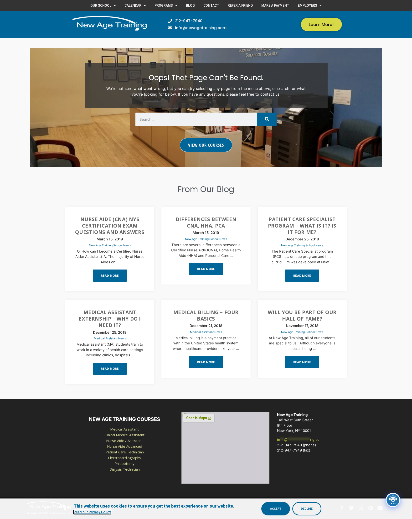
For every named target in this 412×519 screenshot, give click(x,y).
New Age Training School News (110, 245)
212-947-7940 (289, 445)
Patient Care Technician (124, 452)
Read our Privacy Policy (92, 512)
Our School (100, 5)
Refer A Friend (240, 5)
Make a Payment (275, 5)
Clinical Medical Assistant (124, 434)
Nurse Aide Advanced (124, 446)
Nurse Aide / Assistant (124, 440)
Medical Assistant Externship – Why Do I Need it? (110, 319)
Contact (211, 5)
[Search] (267, 119)
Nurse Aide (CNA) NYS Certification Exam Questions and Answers (109, 226)
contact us (269, 94)
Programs (163, 5)
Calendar (132, 5)
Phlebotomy (124, 463)
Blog (190, 5)
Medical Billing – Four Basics (206, 315)
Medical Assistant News (110, 338)
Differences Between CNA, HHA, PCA (206, 222)
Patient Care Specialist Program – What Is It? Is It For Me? (302, 226)
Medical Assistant (124, 429)
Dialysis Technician (124, 469)
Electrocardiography (124, 457)
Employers (307, 5)
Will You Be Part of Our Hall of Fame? (302, 315)
